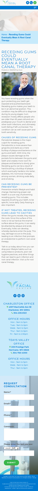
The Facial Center (18, 476)
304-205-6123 (20, 313)
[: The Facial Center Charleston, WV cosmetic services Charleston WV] (34, 2)
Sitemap (34, 477)
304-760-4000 (19, 353)
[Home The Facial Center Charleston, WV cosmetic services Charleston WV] (9, 2)
